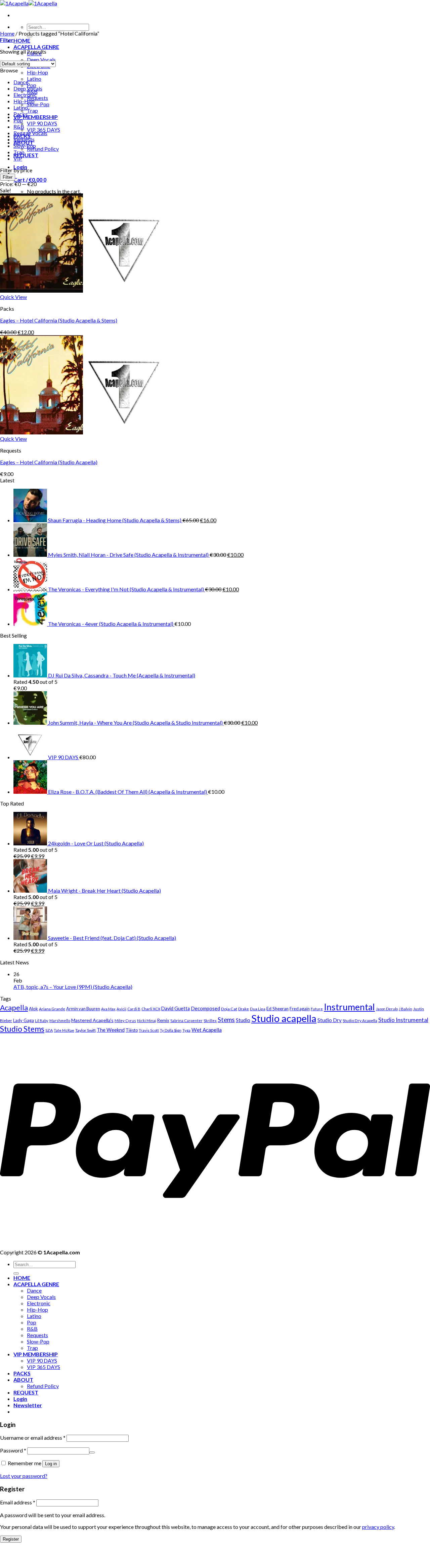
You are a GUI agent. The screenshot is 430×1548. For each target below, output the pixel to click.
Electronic (25, 95)
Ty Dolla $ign (170, 1030)
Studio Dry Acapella (360, 1020)
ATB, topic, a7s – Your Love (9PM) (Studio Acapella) (72, 987)
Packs (20, 114)
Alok (33, 1008)
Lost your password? (23, 1476)
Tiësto (132, 1030)
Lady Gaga (23, 1020)
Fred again (300, 1008)
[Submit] (16, 1273)
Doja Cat (229, 1008)
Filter (7, 177)
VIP (17, 158)
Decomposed (205, 1008)
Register (11, 1539)
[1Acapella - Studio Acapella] (28, 3)
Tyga (186, 1030)
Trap (32, 110)
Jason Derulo (387, 1009)
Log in (51, 1463)
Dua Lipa (257, 1009)
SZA (49, 1030)
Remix (163, 1020)
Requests (37, 98)
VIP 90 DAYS (42, 123)
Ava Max (108, 1009)
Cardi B (133, 1009)
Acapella (14, 1007)
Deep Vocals (41, 59)
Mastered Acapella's (92, 1020)
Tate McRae (64, 1030)
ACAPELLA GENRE (36, 47)
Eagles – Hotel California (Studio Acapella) (48, 462)
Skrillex (210, 1020)
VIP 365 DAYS (43, 1367)
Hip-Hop (37, 72)
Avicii (121, 1009)
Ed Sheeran (277, 1008)
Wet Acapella (206, 1030)
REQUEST (25, 155)
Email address (17, 1502)
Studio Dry (329, 1020)
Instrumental (349, 1007)
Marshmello (59, 1020)
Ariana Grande (52, 1009)
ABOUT (23, 1379)
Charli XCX (150, 1009)
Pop (18, 120)
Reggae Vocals (30, 133)
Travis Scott (149, 1030)
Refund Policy (43, 148)
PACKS (22, 1373)
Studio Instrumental (403, 1019)
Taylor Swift (85, 1030)
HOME (21, 40)
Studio (243, 1020)
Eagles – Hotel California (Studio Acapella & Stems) (58, 320)
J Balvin (405, 1009)
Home (7, 33)
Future (317, 1009)
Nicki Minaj (146, 1020)
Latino (34, 78)
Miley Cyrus (125, 1020)
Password (13, 1450)
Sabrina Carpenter (186, 1020)
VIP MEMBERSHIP (35, 117)
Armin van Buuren (83, 1008)
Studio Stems (22, 1028)
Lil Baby (41, 1020)
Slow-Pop (38, 104)
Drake (243, 1009)
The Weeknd (111, 1030)
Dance (20, 82)
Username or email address (33, 1437)
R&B (18, 126)
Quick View (13, 297)
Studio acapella (283, 1018)
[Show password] (92, 1452)
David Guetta (175, 1008)
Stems (226, 1019)
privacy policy (378, 1527)
